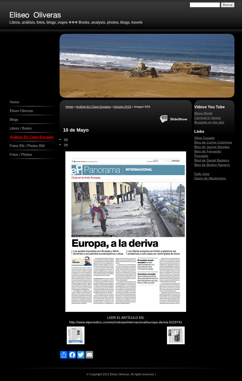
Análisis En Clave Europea (31, 137)
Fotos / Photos (21, 154)
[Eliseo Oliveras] (74, 13)
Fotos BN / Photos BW (27, 146)
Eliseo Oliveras (21, 111)
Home (14, 102)
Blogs (14, 119)
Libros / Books (21, 128)
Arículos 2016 (122, 106)
